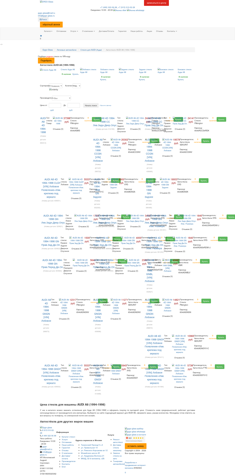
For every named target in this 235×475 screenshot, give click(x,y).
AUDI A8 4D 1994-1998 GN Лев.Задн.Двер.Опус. (53, 219)
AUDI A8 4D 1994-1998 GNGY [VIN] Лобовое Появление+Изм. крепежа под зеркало (154, 344)
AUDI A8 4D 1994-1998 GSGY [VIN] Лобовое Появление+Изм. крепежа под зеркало (154, 374)
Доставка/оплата (66, 457)
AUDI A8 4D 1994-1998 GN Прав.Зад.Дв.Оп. (51, 241)
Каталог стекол (68, 436)
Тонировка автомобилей (119, 462)
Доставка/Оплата (106, 31)
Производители (68, 461)
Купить (75, 74)
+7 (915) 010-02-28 (126, 7)
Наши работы (137, 31)
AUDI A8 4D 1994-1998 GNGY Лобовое (98, 374)
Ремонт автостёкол (118, 440)
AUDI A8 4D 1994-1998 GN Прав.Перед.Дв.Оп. (52, 263)
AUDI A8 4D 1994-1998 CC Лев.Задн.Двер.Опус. (105, 121)
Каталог (47, 31)
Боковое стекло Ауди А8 (184, 70)
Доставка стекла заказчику (117, 447)
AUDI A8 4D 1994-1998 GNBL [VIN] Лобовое (149, 270)
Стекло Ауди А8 (68, 69)
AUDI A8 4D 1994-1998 (43, 125)
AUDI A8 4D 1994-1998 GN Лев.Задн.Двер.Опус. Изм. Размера (157, 221)
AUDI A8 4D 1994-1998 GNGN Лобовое (149, 308)
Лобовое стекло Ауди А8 (107, 70)
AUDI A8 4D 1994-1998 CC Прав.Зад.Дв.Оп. (154, 121)
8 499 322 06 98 (49, 435)
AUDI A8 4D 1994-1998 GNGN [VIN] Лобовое (46, 310)
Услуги (73, 31)
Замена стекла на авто (117, 456)
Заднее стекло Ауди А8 (145, 70)
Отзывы (159, 31)
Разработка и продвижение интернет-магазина (135, 465)
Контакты (171, 31)
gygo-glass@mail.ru (46, 13)
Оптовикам (61, 31)
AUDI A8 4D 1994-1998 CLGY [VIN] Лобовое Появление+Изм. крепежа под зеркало (51, 187)
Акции (149, 31)
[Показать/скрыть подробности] (41, 35)
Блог (64, 466)
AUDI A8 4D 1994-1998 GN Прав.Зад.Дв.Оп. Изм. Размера (154, 243)
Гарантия (122, 31)
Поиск (44, 19)
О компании (87, 31)
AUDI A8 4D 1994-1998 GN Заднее (97, 187)
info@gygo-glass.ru (46, 15)
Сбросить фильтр (105, 105)
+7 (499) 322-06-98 (108, 7)
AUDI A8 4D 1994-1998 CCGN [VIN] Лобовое (98, 150)
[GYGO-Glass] (46, 1)
